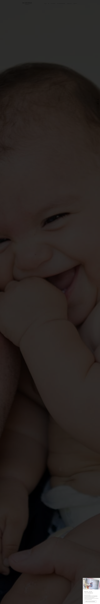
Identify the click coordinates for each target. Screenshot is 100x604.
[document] (50, 302)
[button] (84, 579)
